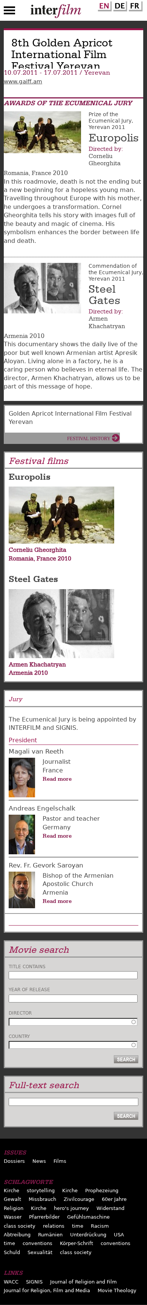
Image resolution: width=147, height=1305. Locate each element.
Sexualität (40, 1252)
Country (19, 1036)
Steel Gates (104, 295)
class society (19, 1226)
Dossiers (14, 1161)
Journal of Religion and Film (83, 1282)
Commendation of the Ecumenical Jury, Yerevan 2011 (116, 272)
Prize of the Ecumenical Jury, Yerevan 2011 (111, 120)
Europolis (114, 138)
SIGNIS (34, 1282)
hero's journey (71, 1208)
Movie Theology (117, 1290)
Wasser (12, 1217)
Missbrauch (42, 1199)
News (39, 1161)
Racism (100, 1226)
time (77, 1226)
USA (119, 1234)
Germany (56, 827)
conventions (37, 1243)
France (41, 173)
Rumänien (50, 1234)
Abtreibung (17, 1234)
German (119, 5)
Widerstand (110, 1208)
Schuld (12, 1252)
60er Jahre (114, 1199)
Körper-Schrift (76, 1243)
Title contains (27, 966)
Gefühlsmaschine (88, 1217)
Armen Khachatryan (107, 322)
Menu (9, 12)
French (134, 5)
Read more (57, 778)
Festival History (88, 438)
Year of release (29, 989)
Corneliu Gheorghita (105, 160)
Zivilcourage (79, 1199)
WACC (11, 1282)
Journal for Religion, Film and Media (47, 1290)
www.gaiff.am (23, 81)
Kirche (11, 1190)
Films (60, 1161)
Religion (13, 1208)
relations (53, 1226)
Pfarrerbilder (44, 1217)
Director (20, 1013)
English (103, 5)
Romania (16, 173)
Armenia (16, 336)
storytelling (41, 1190)
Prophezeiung (101, 1190)
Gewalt (12, 1199)
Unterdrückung (88, 1234)
